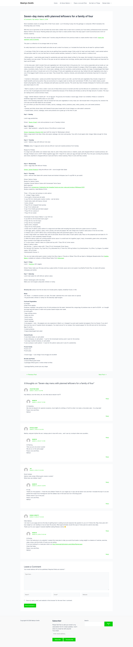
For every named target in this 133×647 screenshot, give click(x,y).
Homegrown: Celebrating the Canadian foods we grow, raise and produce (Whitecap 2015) (58, 187)
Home (55, 3)
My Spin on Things (94, 3)
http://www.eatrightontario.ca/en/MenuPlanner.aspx (67, 544)
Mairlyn (34, 400)
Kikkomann (61, 258)
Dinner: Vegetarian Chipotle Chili (33, 132)
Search (86, 620)
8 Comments (27, 19)
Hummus (31, 264)
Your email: (55, 630)
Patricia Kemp (34, 427)
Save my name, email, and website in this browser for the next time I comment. (49, 600)
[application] (70, 3)
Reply (107, 398)
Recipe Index (106, 3)
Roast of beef (33, 122)
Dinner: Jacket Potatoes (31, 169)
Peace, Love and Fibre (80, 3)
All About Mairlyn (65, 3)
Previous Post (32, 374)
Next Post (102, 374)
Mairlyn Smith (27, 3)
